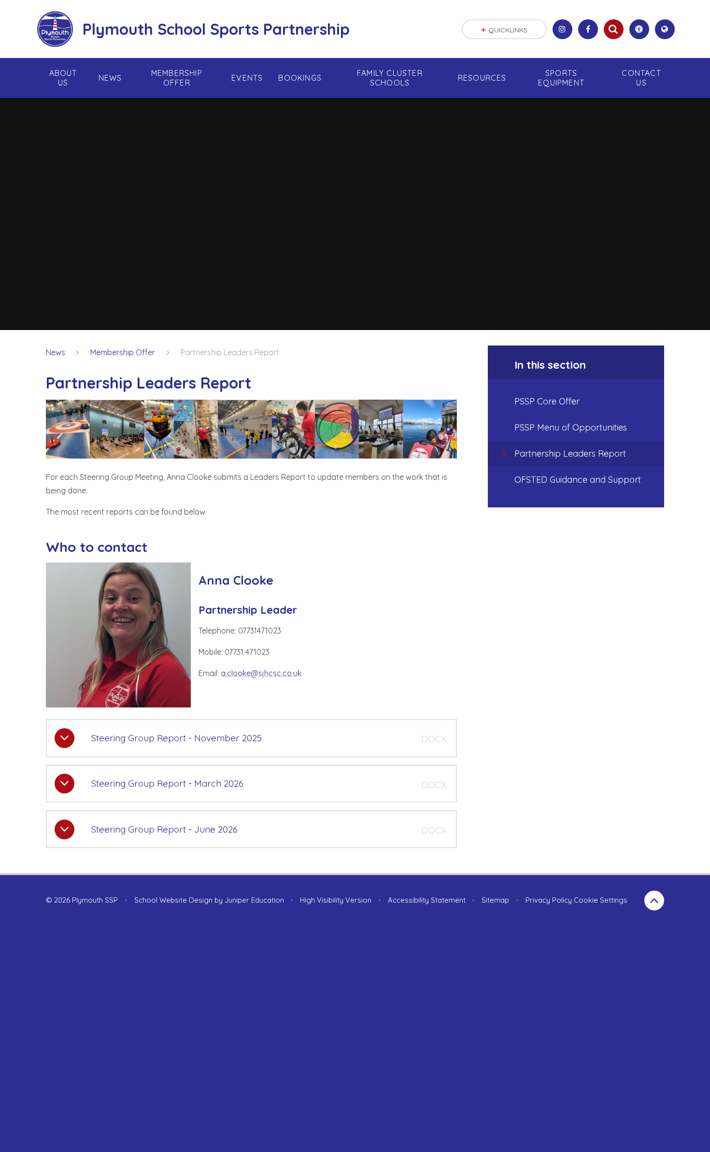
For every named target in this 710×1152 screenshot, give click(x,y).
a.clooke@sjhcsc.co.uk (261, 673)
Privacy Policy (548, 900)
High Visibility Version (335, 900)
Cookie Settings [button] (600, 900)
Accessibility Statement (427, 900)
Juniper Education (254, 900)
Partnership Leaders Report (230, 352)
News (55, 352)
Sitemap (495, 900)
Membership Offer (122, 352)
